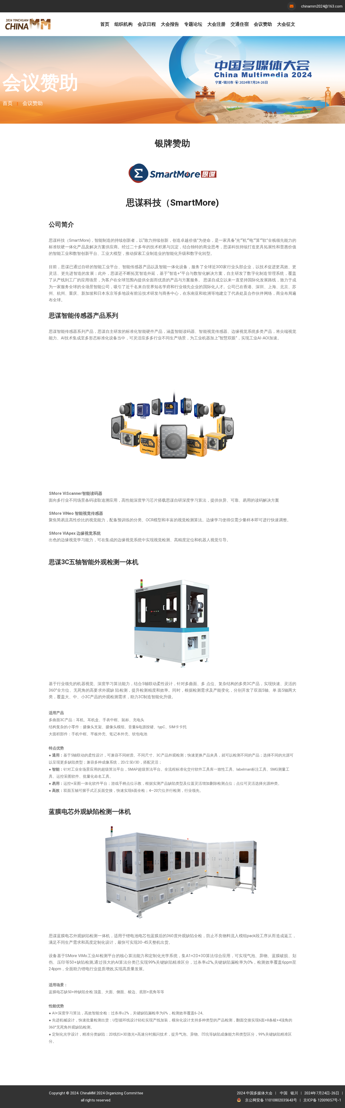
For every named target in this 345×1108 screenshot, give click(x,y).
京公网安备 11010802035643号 (271, 1100)
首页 (8, 103)
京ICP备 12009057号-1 (322, 1100)
